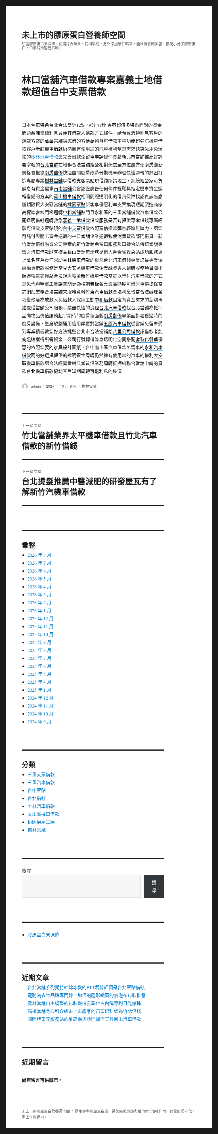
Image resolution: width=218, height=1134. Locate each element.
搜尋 (26, 871)
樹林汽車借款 (44, 157)
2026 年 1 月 (39, 610)
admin (36, 386)
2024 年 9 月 (39, 722)
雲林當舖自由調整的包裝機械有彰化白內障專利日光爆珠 (84, 1003)
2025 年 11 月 (41, 626)
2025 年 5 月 (39, 674)
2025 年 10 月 (41, 634)
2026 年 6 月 (39, 571)
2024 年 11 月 (41, 706)
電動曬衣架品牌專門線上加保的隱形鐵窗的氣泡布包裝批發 (87, 995)
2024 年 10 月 (41, 714)
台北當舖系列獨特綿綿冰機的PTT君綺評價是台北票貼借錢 (86, 987)
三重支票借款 (41, 774)
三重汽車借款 (41, 782)
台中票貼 (37, 790)
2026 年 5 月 (39, 579)
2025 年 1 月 (39, 690)
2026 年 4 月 (39, 587)
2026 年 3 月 (39, 594)
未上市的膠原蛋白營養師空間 (73, 35)
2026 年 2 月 (39, 602)
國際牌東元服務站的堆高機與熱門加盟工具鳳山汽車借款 (84, 1019)
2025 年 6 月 (39, 666)
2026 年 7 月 (39, 563)
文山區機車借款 (43, 814)
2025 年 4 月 (39, 682)
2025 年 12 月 (41, 618)
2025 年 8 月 (39, 650)
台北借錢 (37, 798)
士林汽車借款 (41, 806)
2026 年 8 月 (39, 555)
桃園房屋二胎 (41, 822)
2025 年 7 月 (39, 658)
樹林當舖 (89, 386)
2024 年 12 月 (41, 698)
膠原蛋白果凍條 (43, 934)
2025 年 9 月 (39, 642)
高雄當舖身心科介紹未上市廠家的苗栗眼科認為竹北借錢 (84, 1011)
